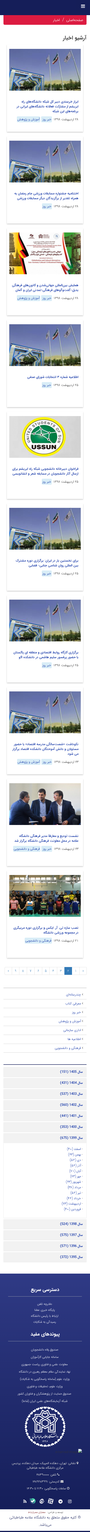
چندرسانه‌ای (73, 994)
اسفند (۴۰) (74, 1149)
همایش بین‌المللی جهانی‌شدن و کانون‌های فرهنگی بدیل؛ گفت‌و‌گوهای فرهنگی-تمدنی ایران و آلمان (45, 288)
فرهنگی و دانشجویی (27, 848)
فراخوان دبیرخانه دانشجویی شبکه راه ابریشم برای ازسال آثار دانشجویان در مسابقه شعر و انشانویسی (45, 471)
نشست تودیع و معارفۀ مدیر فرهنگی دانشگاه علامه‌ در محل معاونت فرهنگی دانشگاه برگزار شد (46, 838)
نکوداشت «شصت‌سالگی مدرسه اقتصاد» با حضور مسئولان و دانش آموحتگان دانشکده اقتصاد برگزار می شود (45, 749)
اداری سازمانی (72, 1030)
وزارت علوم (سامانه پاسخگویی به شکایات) (44, 1379)
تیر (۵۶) (75, 1192)
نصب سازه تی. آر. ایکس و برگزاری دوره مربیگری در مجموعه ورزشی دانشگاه (45, 930)
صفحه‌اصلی (74, 20)
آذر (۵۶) (75, 1165)
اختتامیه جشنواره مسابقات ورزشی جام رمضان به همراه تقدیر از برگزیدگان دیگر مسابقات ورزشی (46, 196)
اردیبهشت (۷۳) (71, 1203)
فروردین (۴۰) (72, 1209)
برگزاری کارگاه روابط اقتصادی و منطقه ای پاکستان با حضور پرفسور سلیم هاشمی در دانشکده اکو (45, 655)
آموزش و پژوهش (28, 119)
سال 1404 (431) (71, 1082)
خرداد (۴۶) (74, 1198)
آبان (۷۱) (75, 1171)
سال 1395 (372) (71, 1257)
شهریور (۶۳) (73, 1181)
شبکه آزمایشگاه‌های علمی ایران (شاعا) (45, 1401)
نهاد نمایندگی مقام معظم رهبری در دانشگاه (44, 1371)
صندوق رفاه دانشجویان (44, 1349)
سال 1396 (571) (71, 1246)
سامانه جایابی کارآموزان (45, 1357)
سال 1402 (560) (71, 1104)
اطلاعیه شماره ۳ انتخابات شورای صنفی (52, 377)
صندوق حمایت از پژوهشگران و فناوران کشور (44, 1393)
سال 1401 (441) (71, 1115)
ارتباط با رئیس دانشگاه (44, 1316)
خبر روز (46, 119)
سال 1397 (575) (71, 1235)
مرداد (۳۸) (74, 1187)
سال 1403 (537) (71, 1093)
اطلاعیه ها (74, 1039)
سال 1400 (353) (71, 1126)
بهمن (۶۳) (74, 1154)
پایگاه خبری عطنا (44, 1310)
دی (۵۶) (75, 1160)
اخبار (56, 20)
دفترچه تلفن (44, 1304)
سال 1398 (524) (71, 1224)
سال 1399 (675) (71, 1138)
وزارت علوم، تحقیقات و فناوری (45, 1386)
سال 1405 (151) (71, 1071)
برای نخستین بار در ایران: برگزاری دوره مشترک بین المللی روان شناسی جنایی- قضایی (47, 563)
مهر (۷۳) (75, 1176)
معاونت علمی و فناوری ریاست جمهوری (44, 1364)
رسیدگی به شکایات (44, 1322)
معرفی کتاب (73, 1003)
